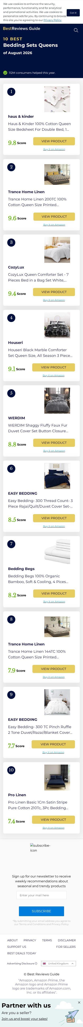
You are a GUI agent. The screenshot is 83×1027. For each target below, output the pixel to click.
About (12, 940)
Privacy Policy (52, 20)
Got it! (73, 12)
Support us (16, 947)
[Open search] (76, 30)
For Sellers (66, 947)
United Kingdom (58, 963)
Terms (47, 940)
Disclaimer (67, 940)
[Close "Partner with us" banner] (79, 1002)
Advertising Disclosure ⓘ (22, 963)
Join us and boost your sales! (25, 1019)
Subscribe (41, 911)
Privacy (30, 940)
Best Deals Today (21, 953)
